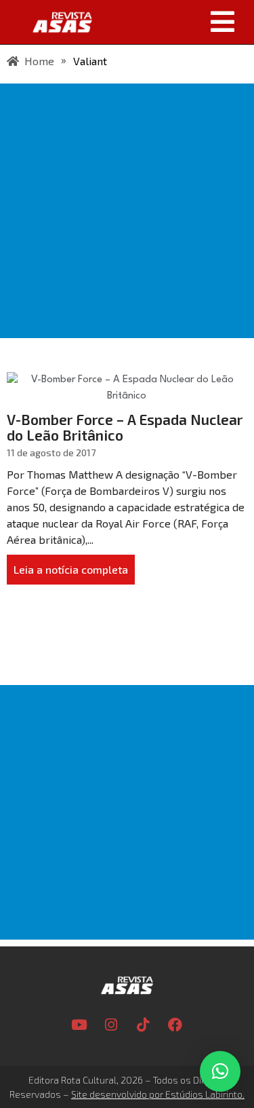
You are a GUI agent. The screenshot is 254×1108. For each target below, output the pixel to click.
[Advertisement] (127, 211)
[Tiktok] (143, 1024)
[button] (177, 21)
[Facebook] (175, 1024)
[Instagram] (111, 1024)
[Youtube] (79, 1024)
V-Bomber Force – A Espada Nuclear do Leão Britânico (124, 427)
